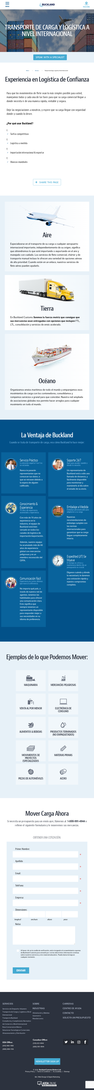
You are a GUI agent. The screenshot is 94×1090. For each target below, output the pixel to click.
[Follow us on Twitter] (66, 1042)
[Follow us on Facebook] (85, 1042)
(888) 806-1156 (8, 1049)
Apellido (24, 861)
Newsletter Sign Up (47, 1061)
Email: (23, 874)
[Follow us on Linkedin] (72, 1042)
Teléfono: (24, 886)
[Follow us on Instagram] (79, 1042)
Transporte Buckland (10, 1018)
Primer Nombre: (27, 849)
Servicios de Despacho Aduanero (14, 1009)
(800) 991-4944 (38, 1047)
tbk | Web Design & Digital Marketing (47, 1077)
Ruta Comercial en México (12, 1027)
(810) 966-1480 (8, 1046)
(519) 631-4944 (38, 1043)
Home (27, 70)
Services (36, 70)
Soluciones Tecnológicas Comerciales (16, 1030)
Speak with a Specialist (50, 57)
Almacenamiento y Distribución (13, 1033)
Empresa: (24, 898)
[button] (16, 1004)
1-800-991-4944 (76, 821)
